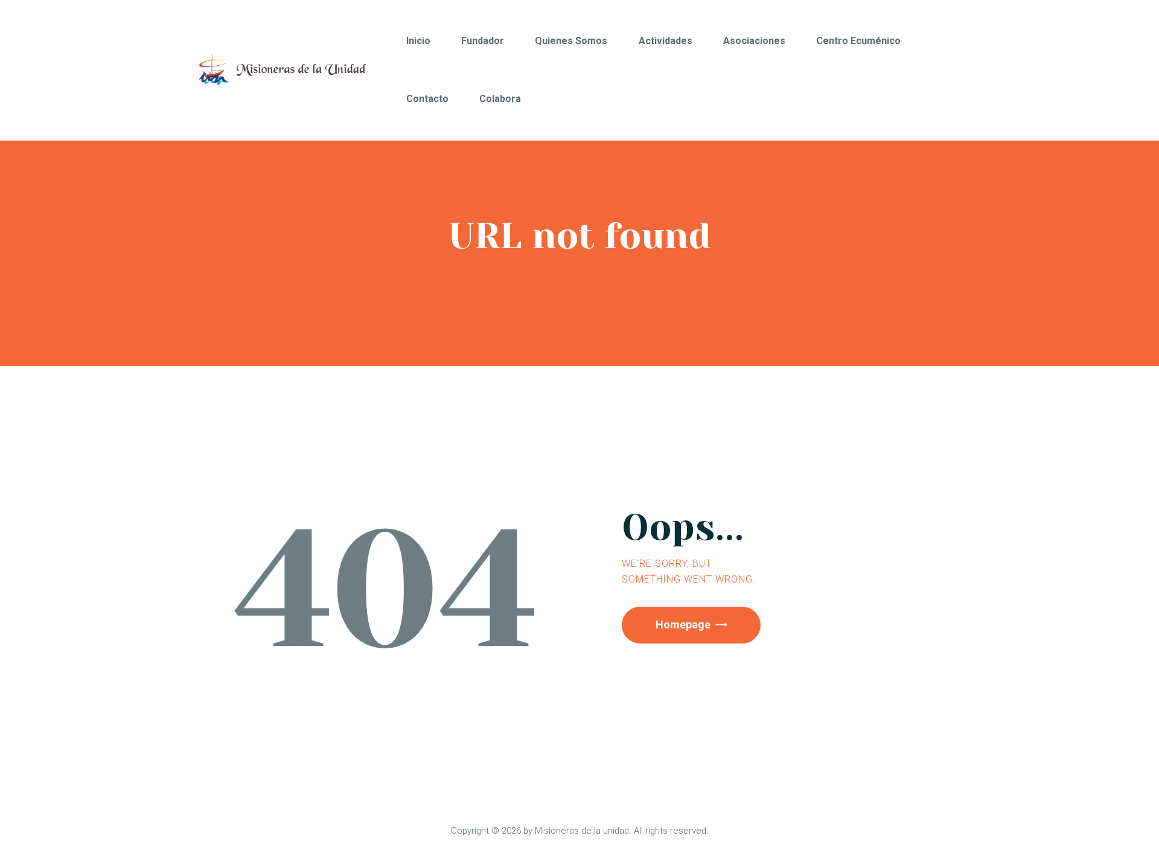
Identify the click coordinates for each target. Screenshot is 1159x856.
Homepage (683, 624)
